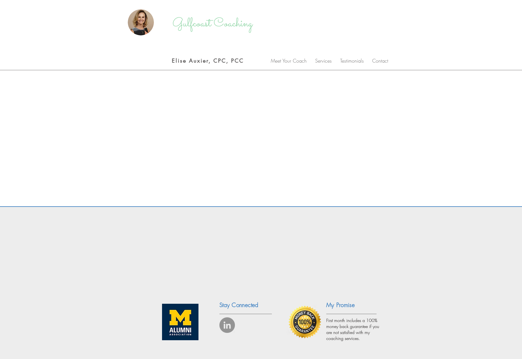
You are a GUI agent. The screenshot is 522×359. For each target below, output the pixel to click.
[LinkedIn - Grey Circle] (227, 325)
